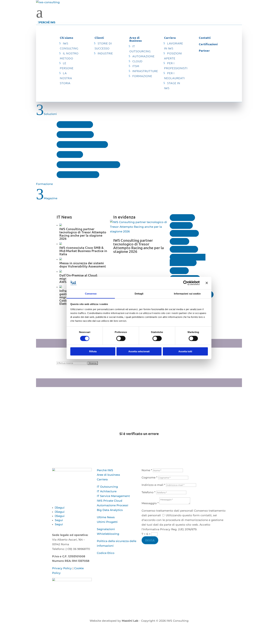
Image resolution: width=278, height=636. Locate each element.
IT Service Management (82, 144)
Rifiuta (93, 351)
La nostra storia (66, 78)
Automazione (143, 56)
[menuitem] (139, 12)
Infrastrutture (145, 71)
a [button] (39, 12)
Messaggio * (150, 503)
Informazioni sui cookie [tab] (187, 293)
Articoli (181, 225)
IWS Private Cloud (109, 500)
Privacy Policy (62, 568)
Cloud (137, 61)
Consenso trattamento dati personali (167, 510)
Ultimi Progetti (107, 522)
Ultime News (106, 517)
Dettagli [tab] (139, 293)
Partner (204, 50)
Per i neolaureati (174, 75)
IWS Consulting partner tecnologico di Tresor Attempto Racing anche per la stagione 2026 (138, 246)
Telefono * (148, 492)
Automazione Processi (112, 505)
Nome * (147, 470)
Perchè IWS (105, 470)
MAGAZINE (182, 217)
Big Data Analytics (78, 175)
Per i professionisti (175, 65)
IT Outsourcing (74, 124)
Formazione (142, 76)
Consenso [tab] (91, 293)
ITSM (135, 66)
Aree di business (108, 474)
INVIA (150, 540)
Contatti (205, 37)
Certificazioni (208, 44)
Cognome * (149, 477)
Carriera (102, 479)
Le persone (67, 65)
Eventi (179, 241)
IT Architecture (75, 134)
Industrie (105, 53)
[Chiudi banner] (207, 283)
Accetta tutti (185, 351)
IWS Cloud (69, 154)
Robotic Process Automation (88, 165)
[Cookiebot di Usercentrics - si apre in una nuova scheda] (185, 283)
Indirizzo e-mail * (153, 484)
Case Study (184, 249)
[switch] (120, 338)
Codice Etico (105, 553)
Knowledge (184, 233)
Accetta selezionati (139, 351)
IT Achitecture (106, 491)
